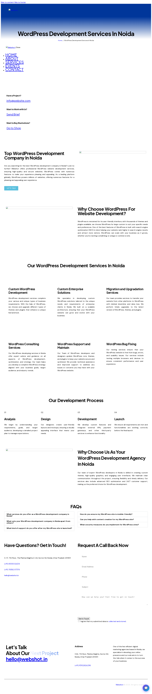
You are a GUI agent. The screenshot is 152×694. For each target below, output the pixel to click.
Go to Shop (13, 128)
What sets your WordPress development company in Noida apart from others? (38, 522)
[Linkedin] (121, 10)
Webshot (119, 685)
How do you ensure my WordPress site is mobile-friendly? (106, 514)
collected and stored (117, 621)
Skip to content (7, 2)
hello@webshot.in (11, 575)
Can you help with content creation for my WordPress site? (107, 519)
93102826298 (85, 665)
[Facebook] (133, 10)
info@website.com (18, 100)
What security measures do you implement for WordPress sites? (109, 524)
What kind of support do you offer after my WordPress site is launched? (39, 528)
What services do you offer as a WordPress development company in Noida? (38, 515)
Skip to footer (20, 2)
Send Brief (13, 114)
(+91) (77, 665)
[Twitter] (139, 10)
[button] (39, 515)
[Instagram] (127, 10)
